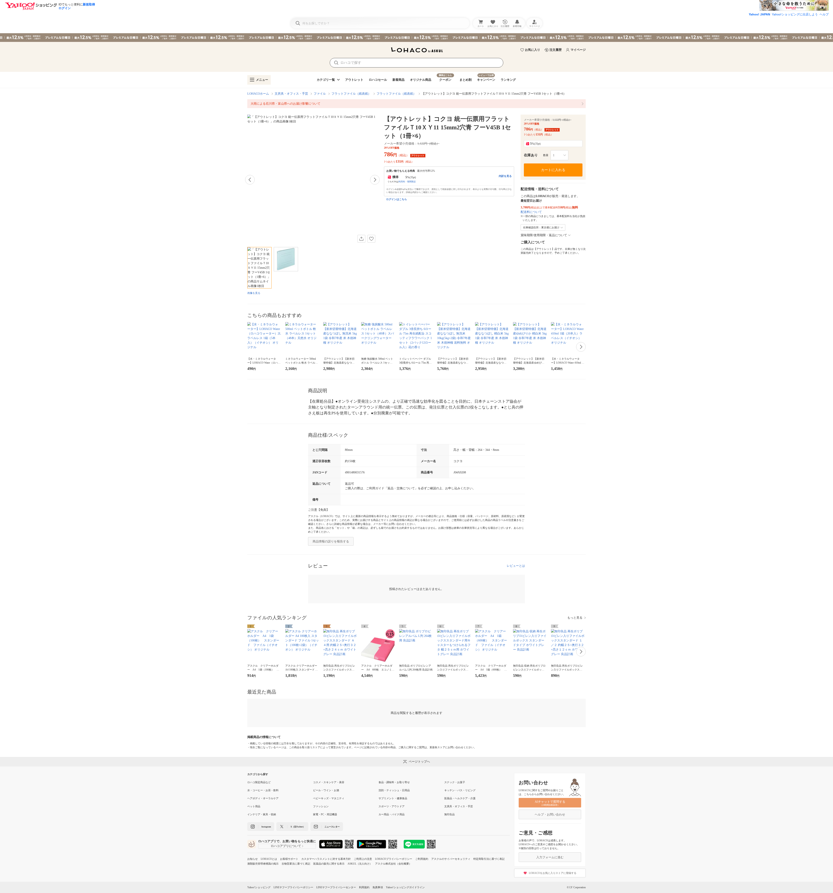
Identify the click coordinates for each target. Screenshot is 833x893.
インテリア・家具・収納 (261, 814)
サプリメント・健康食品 (393, 798)
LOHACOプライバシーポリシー (393, 858)
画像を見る (253, 293)
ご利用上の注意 (363, 858)
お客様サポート (289, 858)
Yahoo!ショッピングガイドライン (405, 887)
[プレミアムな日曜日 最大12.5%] (416, 37)
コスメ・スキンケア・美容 (328, 782)
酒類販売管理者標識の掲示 (263, 863)
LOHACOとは (269, 858)
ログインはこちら (396, 199)
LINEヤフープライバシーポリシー (293, 887)
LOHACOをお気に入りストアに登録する (552, 873)
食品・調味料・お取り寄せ (394, 782)
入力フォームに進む (550, 857)
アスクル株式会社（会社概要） (393, 863)
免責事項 (377, 887)
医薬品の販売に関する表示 (328, 863)
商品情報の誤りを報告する (331, 541)
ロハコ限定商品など (259, 782)
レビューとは (516, 565)
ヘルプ (824, 14)
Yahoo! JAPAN (759, 14)
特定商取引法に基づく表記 (489, 858)
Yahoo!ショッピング (259, 887)
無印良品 (449, 814)
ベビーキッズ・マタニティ (328, 798)
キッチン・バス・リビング (460, 790)
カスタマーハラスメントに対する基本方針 (326, 858)
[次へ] (375, 180)
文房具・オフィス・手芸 (291, 93)
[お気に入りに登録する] (371, 239)
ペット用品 (253, 806)
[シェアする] (361, 239)
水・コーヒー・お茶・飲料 (263, 790)
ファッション (321, 806)
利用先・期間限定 (407, 181)
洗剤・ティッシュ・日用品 (394, 790)
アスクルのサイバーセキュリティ (450, 858)
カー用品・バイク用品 (392, 814)
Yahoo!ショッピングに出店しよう (795, 14)
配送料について (531, 212)
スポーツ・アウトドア (392, 806)
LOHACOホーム (258, 93)
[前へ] (250, 180)
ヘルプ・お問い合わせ (550, 814)
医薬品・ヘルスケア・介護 (460, 798)
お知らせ (252, 858)
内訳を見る (505, 176)
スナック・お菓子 (454, 782)
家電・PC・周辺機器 (325, 814)
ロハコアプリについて (286, 846)
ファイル (320, 93)
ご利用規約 (421, 858)
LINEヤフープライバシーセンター (336, 887)
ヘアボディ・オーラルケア (263, 798)
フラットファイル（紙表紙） (351, 93)
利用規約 (364, 887)
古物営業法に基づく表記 (296, 863)
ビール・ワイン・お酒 (326, 790)
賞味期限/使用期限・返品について (544, 235)
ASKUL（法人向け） (360, 863)
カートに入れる (553, 170)
